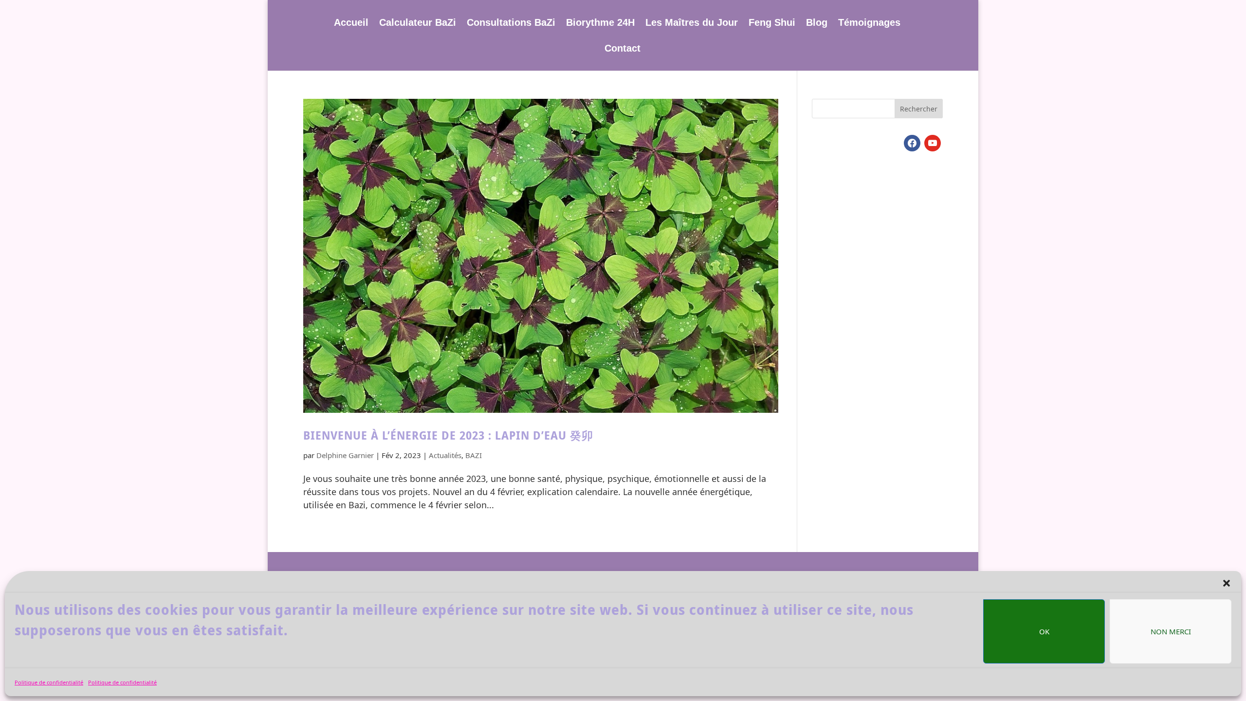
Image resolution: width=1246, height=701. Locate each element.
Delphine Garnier (345, 455)
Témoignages (869, 23)
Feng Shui (772, 23)
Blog (816, 23)
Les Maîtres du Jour (691, 23)
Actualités (445, 455)
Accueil (351, 23)
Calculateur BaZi (417, 23)
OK (1044, 631)
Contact (623, 49)
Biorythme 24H (600, 23)
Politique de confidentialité (49, 682)
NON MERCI (1171, 631)
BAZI (473, 455)
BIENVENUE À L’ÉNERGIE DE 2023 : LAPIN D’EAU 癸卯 (448, 435)
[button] (1226, 583)
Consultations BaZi (511, 23)
